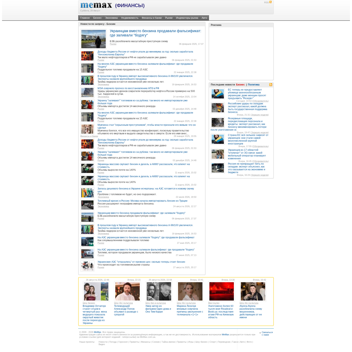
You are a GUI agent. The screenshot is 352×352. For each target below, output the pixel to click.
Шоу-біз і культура (123, 303)
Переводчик (224, 342)
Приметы (134, 342)
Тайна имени (168, 342)
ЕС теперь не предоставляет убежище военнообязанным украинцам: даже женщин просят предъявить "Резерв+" (247, 94)
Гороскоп (123, 342)
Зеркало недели (259, 115)
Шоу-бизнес (89, 303)
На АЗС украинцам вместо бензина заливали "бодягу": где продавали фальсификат (146, 237)
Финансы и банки (152, 17)
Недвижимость (129, 17)
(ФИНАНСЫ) (130, 5)
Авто (204, 17)
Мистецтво (213, 303)
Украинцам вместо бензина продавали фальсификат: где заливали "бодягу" (141, 213)
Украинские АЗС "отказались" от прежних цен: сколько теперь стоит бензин (141, 261)
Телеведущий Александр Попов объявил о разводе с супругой (126, 310)
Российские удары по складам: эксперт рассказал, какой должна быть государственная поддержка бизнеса (247, 108)
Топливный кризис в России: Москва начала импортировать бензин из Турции (142, 200)
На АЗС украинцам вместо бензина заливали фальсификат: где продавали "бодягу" (146, 249)
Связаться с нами (267, 333)
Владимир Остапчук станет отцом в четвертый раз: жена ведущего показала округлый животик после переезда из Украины (95, 315)
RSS (266, 2)
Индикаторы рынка (187, 17)
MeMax (97, 332)
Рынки (169, 17)
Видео (102, 344)
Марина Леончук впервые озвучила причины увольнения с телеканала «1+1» (190, 310)
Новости (103, 342)
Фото (249, 342)
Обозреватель (260, 101)
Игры (191, 342)
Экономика (111, 17)
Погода (113, 342)
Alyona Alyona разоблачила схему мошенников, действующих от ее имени (251, 312)
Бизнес (97, 17)
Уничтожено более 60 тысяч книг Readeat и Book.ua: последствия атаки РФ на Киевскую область (221, 312)
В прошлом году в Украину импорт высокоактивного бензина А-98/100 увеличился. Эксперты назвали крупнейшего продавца (145, 77)
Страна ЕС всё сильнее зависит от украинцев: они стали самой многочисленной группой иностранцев (248, 139)
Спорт (213, 342)
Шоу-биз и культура (155, 303)
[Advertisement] (241, 53)
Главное (85, 17)
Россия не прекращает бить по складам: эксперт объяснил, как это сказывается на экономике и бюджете (246, 168)
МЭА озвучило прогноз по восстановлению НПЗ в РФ (128, 88)
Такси (235, 342)
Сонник (156, 342)
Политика (254, 84)
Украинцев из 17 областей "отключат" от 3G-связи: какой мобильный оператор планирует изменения (247, 154)
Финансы (145, 342)
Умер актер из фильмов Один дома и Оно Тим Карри (158, 309)
